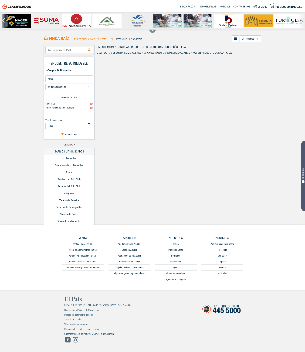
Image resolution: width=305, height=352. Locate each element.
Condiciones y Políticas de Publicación (81, 310)
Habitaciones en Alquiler (129, 261)
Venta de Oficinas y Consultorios (83, 261)
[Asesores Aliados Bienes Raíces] (107, 21)
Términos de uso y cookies (76, 324)
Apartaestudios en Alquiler (129, 255)
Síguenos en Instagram (176, 279)
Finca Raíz (186, 6)
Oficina (176, 244)
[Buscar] (89, 50)
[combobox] (69, 50)
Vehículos (222, 255)
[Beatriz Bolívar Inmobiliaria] (228, 21)
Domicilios (175, 255)
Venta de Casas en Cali (83, 244)
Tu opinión (303, 173)
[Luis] (198, 21)
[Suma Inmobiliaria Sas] (46, 21)
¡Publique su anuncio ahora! (222, 244)
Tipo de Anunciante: (54, 120)
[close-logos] (152, 29)
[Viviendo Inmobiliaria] (137, 21)
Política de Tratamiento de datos (78, 314)
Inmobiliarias (208, 6)
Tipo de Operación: (69, 74)
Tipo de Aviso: (69, 82)
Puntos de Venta (175, 250)
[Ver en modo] (235, 38)
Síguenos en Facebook (176, 273)
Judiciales (222, 273)
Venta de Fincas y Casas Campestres (83, 267)
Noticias (225, 6)
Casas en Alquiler (129, 250)
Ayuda (176, 267)
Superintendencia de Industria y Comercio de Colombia (89, 333)
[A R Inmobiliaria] (76, 21)
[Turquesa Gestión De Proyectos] (288, 21)
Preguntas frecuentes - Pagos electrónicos (83, 329)
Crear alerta (70, 134)
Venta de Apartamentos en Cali (83, 250)
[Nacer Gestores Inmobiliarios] (16, 21)
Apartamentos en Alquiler (129, 244)
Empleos (222, 261)
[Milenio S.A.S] (258, 21)
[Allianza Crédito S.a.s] (167, 21)
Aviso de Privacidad (73, 319)
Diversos (222, 267)
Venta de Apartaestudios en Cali (83, 255)
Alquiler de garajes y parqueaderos (129, 273)
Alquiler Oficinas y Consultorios (129, 267)
